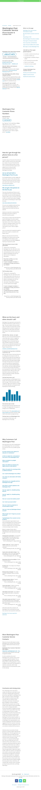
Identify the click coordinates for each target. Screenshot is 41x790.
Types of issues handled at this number (31, 44)
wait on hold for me (6, 412)
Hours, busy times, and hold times (30, 42)
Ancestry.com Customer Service (29, 72)
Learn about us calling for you (8, 185)
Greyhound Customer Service (29, 76)
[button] (40, 1)
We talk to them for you (7, 62)
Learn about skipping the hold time (9, 202)
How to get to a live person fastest (30, 40)
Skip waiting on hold (6, 63)
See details (8, 132)
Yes (22, 774)
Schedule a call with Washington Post (9, 348)
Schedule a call (15, 63)
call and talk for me (15, 411)
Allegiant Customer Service (28, 74)
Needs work (26, 774)
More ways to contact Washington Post (31, 46)
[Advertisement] (11, 98)
